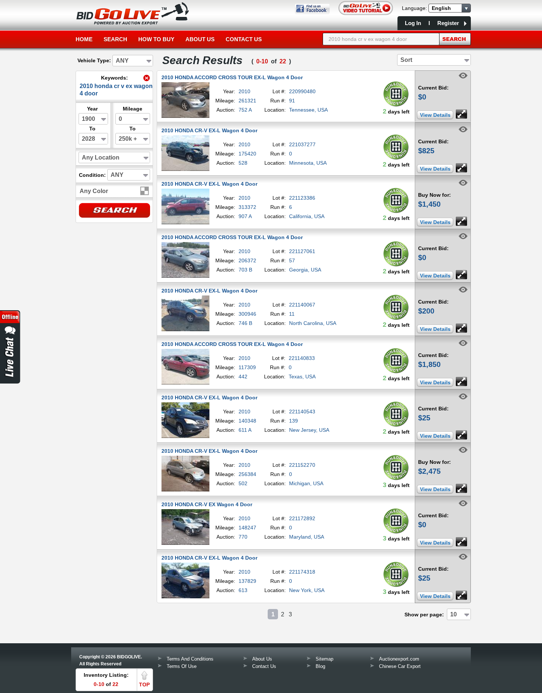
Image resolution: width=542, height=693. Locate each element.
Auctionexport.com (399, 659)
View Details (435, 115)
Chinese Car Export (400, 666)
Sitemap (324, 659)
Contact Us (244, 39)
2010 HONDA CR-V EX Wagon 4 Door (206, 504)
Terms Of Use (182, 666)
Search (115, 39)
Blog (320, 666)
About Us (200, 39)
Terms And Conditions (190, 659)
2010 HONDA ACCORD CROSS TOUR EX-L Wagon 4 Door (232, 77)
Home (84, 39)
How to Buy (156, 39)
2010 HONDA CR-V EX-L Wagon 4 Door (209, 130)
